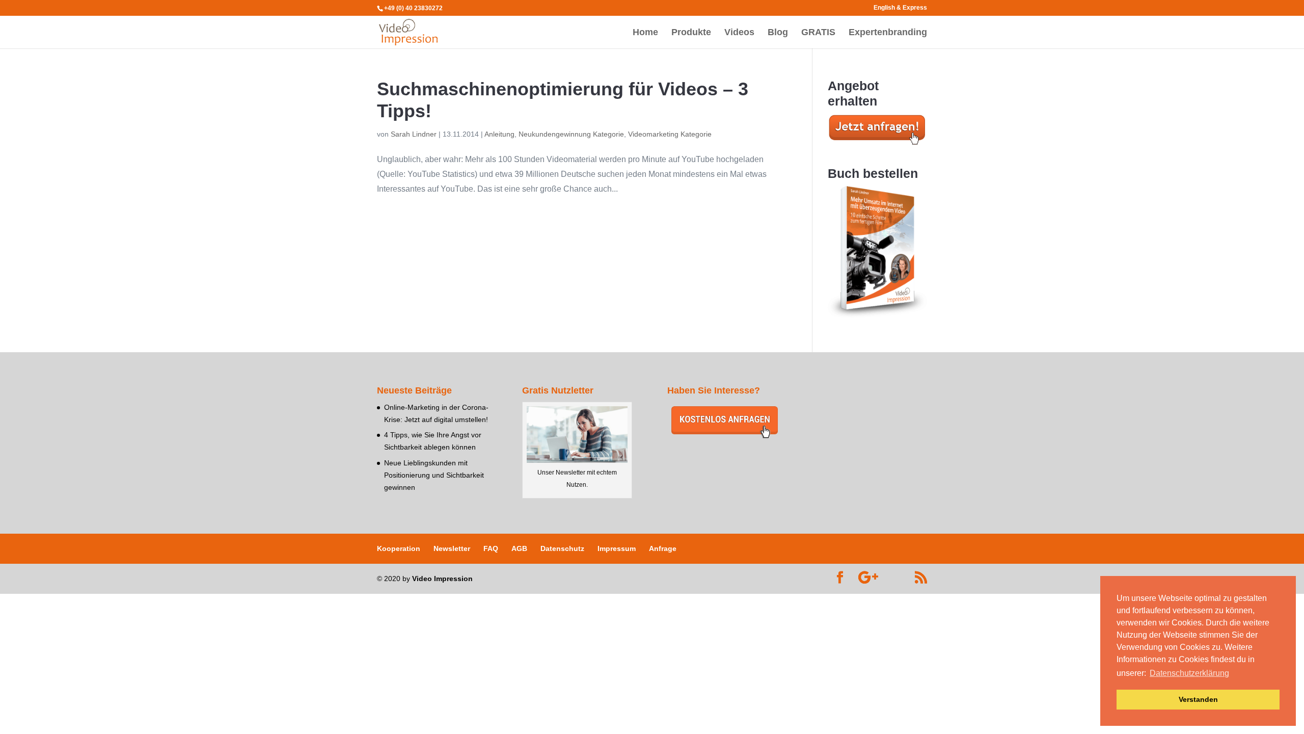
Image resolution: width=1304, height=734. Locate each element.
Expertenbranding (888, 33)
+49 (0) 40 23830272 (413, 8)
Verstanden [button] (1198, 699)
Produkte (691, 33)
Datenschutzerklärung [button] (1189, 673)
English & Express (900, 8)
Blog (778, 33)
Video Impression (442, 578)
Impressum (616, 548)
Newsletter (451, 548)
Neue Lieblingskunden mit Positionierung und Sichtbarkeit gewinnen (434, 475)
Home (645, 33)
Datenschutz (562, 548)
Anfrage (662, 548)
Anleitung (499, 134)
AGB (519, 548)
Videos (739, 33)
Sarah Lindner (414, 134)
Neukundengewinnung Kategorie (571, 134)
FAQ (490, 548)
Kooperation (398, 548)
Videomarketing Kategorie (670, 134)
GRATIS (818, 33)
